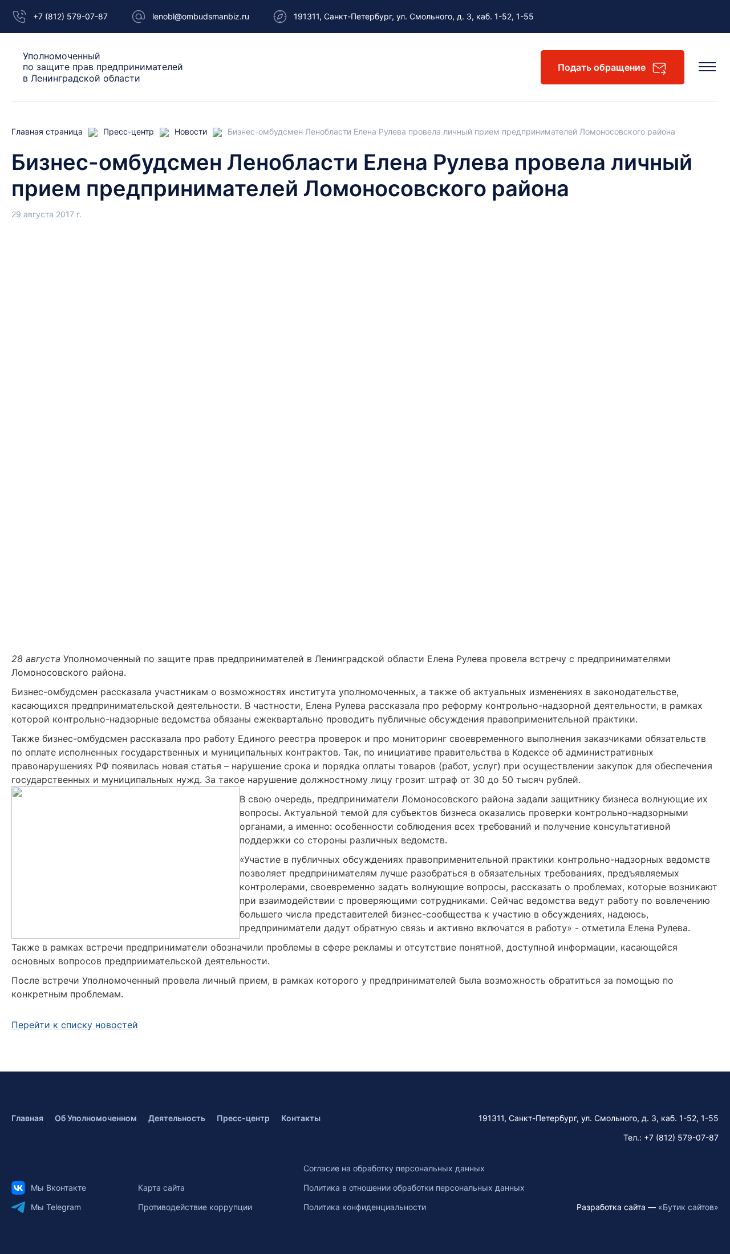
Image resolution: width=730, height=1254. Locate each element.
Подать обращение (602, 67)
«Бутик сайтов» (688, 1207)
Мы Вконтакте (58, 1187)
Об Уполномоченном (96, 1118)
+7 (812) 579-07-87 (70, 16)
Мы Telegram (56, 1207)
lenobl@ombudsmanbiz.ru (200, 16)
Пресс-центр (243, 1118)
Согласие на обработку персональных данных (394, 1168)
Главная (27, 1118)
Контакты (301, 1118)
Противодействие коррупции (195, 1207)
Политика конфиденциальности (364, 1207)
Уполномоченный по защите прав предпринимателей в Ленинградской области (103, 67)
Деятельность (176, 1118)
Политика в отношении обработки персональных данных (414, 1187)
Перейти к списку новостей (74, 1024)
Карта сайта (161, 1187)
